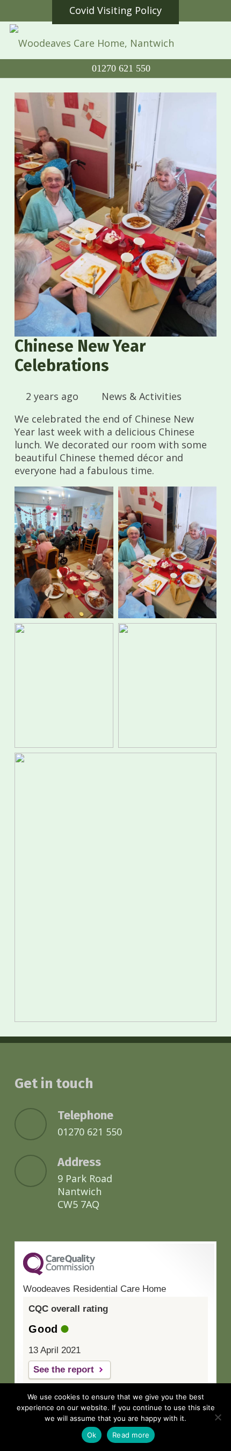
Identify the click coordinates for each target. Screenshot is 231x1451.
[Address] (36, 1171)
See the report (63, 1369)
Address (79, 1162)
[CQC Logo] (59, 1272)
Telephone (85, 1115)
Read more (130, 1435)
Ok (92, 1435)
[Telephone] (36, 1124)
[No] (217, 1417)
